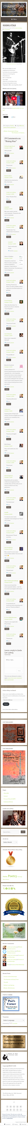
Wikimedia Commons (11, 63)
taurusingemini (8, 475)
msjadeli (6, 207)
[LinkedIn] (12, 888)
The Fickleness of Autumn (18, 132)
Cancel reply (7, 654)
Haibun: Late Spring (9, 985)
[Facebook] (6, 888)
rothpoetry (7, 409)
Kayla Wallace (11, 951)
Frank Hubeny (8, 300)
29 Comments (7, 29)
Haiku (5, 876)
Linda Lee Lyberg (18, 28)
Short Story (6, 879)
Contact (6, 796)
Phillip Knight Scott (9, 146)
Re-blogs (20, 876)
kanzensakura (8, 175)
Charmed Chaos (14, 8)
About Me (6, 793)
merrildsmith (8, 333)
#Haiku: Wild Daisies (9, 988)
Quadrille (13, 127)
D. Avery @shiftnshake (10, 617)
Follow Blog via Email (9, 690)
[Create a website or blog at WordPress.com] (14, 1102)
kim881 (6, 512)
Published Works (8, 801)
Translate (14, 1023)
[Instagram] (9, 888)
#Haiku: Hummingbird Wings (11, 131)
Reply (6, 155)
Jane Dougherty (8, 547)
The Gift (6, 982)
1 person (12, 153)
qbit (8, 964)
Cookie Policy (9, 1118)
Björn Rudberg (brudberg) (11, 580)
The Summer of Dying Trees (11, 979)
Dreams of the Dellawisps (17, 964)
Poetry (12, 125)
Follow (6, 704)
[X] (4, 888)
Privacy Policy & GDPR (9, 799)
